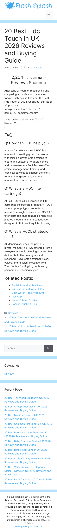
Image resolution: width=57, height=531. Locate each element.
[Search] (48, 348)
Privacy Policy (22, 526)
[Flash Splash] (28, 5)
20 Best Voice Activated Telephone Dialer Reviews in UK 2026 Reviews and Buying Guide (27, 471)
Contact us (36, 526)
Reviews (13, 313)
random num (35, 77)
